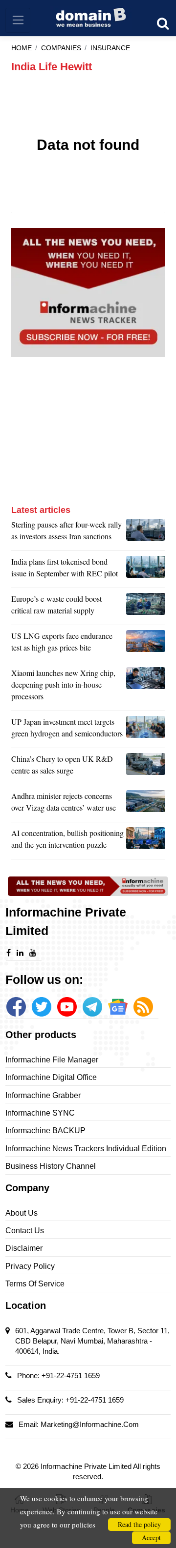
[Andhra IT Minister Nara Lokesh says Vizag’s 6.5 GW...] (145, 804)
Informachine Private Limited (87, 1466)
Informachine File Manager (51, 1060)
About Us (21, 1213)
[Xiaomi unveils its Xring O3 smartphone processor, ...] (145, 687)
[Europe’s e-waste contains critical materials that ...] (145, 607)
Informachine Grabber (43, 1095)
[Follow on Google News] (118, 1007)
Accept (151, 1537)
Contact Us (24, 1230)
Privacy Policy (30, 1266)
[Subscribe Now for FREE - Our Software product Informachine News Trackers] (88, 292)
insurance (110, 48)
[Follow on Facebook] (16, 1007)
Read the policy (139, 1524)
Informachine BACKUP (45, 1130)
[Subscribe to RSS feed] (143, 1007)
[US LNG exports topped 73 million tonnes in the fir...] (145, 644)
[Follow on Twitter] (41, 1007)
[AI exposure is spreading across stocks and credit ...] (145, 841)
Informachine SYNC (40, 1113)
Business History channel (50, 1166)
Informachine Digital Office (51, 1077)
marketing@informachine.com (90, 1424)
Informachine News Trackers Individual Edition (85, 1148)
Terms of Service (35, 1284)
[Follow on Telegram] (92, 1007)
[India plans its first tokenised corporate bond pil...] (145, 570)
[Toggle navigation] (17, 20)
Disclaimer (24, 1248)
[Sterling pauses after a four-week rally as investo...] (145, 533)
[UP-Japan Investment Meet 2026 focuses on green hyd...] (145, 730)
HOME (21, 48)
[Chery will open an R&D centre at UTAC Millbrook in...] (145, 767)
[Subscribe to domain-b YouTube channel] (67, 1007)
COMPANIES (61, 48)
